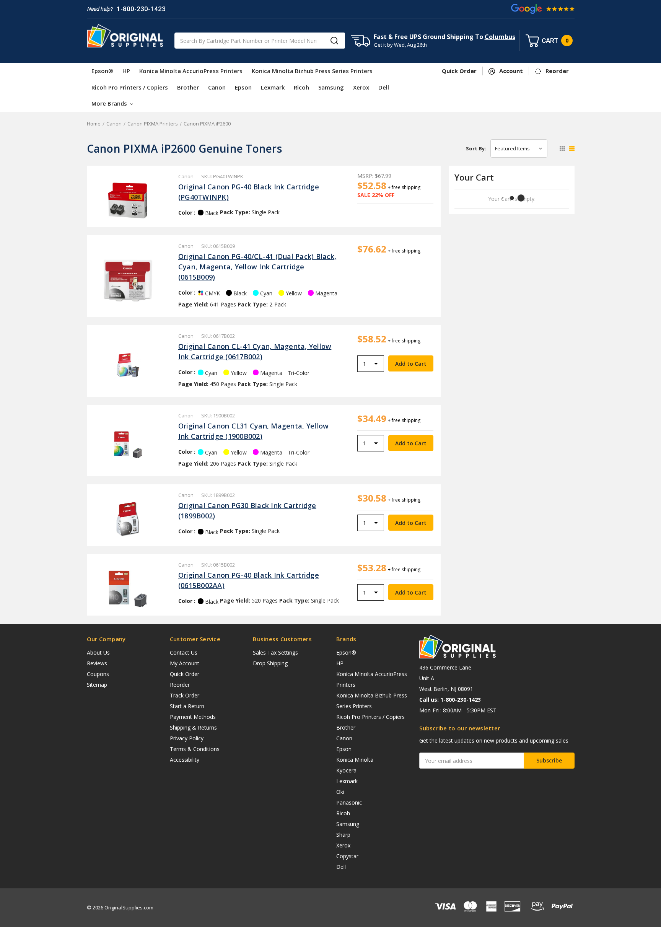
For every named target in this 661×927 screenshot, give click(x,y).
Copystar (347, 856)
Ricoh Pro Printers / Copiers (129, 87)
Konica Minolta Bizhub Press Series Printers (312, 71)
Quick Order (184, 674)
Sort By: (476, 148)
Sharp (343, 834)
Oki (340, 791)
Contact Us (183, 652)
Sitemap (97, 684)
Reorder (180, 684)
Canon (217, 87)
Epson (243, 87)
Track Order (184, 695)
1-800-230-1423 (141, 9)
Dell (383, 87)
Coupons (98, 674)
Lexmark (273, 87)
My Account (184, 663)
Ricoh (301, 87)
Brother (188, 87)
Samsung (331, 87)
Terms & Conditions (195, 749)
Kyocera (346, 770)
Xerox (361, 87)
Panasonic (349, 802)
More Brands (110, 103)
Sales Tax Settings (275, 652)
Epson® (102, 71)
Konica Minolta (354, 759)
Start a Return (187, 706)
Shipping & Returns (193, 727)
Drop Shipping (270, 663)
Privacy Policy (187, 738)
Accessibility (184, 759)
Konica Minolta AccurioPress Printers (191, 71)
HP (126, 71)
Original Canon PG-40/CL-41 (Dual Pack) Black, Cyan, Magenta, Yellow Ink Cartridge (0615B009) (257, 267)
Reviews (97, 663)
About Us (98, 652)
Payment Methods (193, 716)
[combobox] (259, 41)
